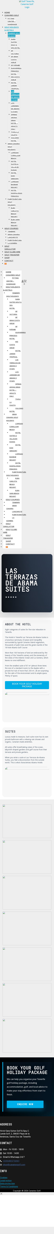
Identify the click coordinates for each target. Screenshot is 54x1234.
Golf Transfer (8, 537)
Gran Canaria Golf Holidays (12, 417)
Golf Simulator (8, 525)
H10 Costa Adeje (13, 344)
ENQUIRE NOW (25, 1104)
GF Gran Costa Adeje (14, 320)
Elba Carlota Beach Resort (14, 483)
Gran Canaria (11, 507)
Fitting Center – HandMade (12, 281)
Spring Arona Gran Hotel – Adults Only (15, 390)
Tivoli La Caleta (15, 402)
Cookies (3, 1177)
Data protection (7, 1183)
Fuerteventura (19, 514)
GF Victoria (13, 313)
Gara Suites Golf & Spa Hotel (15, 303)
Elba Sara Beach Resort (14, 493)
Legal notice (6, 1180)
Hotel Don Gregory (15, 448)
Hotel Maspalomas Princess (15, 466)
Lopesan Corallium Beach (16, 426)
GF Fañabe (13, 328)
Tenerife (16, 502)
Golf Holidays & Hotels (11, 288)
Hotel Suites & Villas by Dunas (15, 437)
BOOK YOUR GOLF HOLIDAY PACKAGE (27, 685)
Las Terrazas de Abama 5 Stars (14, 364)
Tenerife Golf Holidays (13, 294)
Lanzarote (17, 511)
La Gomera (10, 519)
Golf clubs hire (10, 531)
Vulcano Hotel (16, 410)
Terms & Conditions (9, 1186)
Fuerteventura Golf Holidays (16, 473)
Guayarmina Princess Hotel (17, 335)
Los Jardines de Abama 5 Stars (14, 376)
